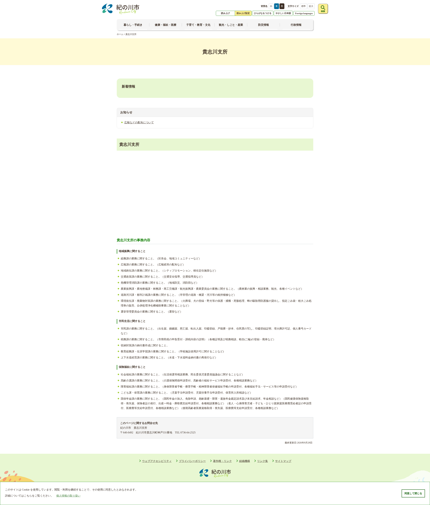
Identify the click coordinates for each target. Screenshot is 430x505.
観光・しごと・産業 (231, 24)
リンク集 (262, 461)
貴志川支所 (130, 34)
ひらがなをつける (262, 13)
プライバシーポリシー (192, 461)
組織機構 (244, 461)
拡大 (311, 6)
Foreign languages (304, 13)
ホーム (120, 34)
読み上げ (225, 13)
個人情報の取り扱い (68, 495)
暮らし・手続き (133, 24)
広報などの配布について (139, 122)
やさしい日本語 (283, 13)
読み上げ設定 (243, 13)
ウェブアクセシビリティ (157, 461)
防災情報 (263, 24)
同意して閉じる (413, 493)
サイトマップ (283, 461)
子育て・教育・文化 (198, 24)
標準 (303, 6)
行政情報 (296, 24)
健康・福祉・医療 (165, 24)
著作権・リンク (222, 461)
